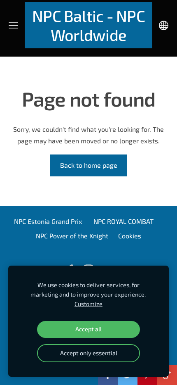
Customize (88, 303)
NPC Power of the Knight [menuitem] (72, 236)
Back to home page (88, 165)
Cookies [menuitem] (129, 236)
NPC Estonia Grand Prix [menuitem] (48, 221)
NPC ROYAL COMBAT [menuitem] (123, 221)
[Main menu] (13, 25)
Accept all (88, 329)
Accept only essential (88, 352)
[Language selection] (163, 25)
